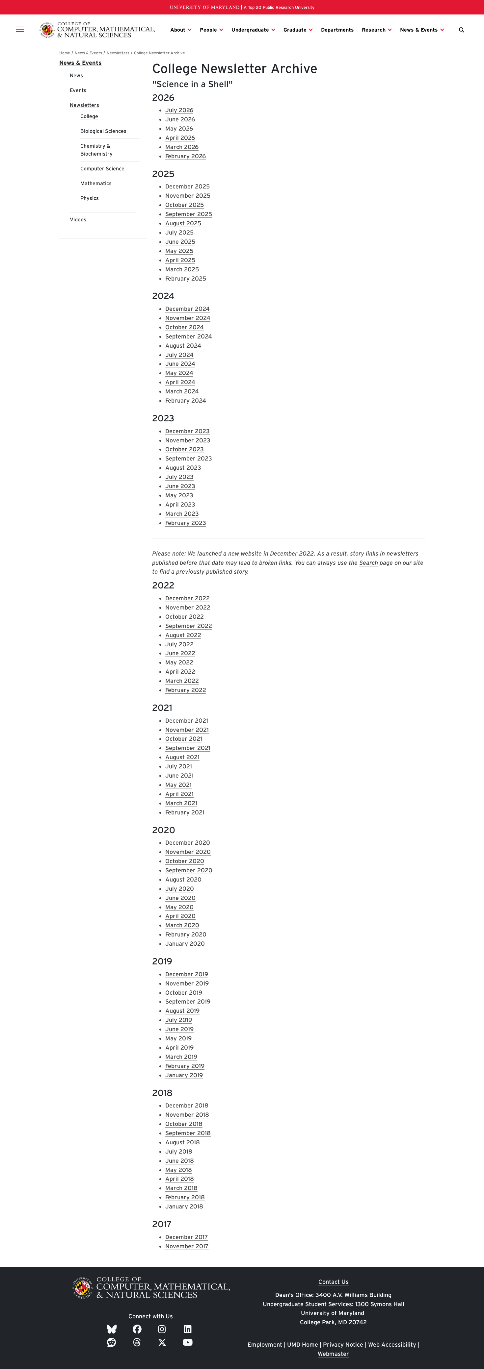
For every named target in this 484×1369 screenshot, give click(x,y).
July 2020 (179, 888)
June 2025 (180, 241)
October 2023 (184, 449)
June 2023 (180, 486)
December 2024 (187, 308)
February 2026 (185, 156)
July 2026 (179, 110)
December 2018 (186, 1105)
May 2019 (178, 1038)
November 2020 (188, 851)
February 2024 (185, 400)
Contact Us (333, 1281)
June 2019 (179, 1029)
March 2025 (182, 269)
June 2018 (179, 1160)
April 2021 (179, 793)
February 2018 (185, 1197)
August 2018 (182, 1142)
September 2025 (188, 214)
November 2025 (187, 195)
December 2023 (187, 431)
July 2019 (178, 1019)
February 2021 (184, 812)
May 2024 (179, 372)
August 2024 (183, 345)
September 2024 (188, 336)
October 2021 (183, 738)
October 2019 (183, 992)
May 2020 (179, 907)
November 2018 (187, 1114)
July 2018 (178, 1151)
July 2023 (179, 476)
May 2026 (179, 128)
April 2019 (179, 1047)
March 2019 (181, 1056)
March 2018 (181, 1187)
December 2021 (186, 720)
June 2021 (179, 775)
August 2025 (183, 223)
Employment (265, 1344)
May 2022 (179, 662)
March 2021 (181, 803)
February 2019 (184, 1065)
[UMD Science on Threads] (138, 1342)
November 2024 (187, 317)
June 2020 (180, 897)
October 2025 (184, 204)
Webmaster (333, 1353)
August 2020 (183, 879)
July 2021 (178, 766)
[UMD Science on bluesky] (113, 1329)
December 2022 (187, 598)
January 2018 (184, 1206)
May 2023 (179, 495)
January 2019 (184, 1075)
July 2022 (179, 644)
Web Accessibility (392, 1344)
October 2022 (184, 616)
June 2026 (180, 119)
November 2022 (187, 607)
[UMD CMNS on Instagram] (163, 1329)
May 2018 (178, 1169)
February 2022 (185, 689)
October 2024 (184, 327)
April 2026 (180, 137)
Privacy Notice (343, 1344)
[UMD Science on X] (163, 1342)
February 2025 (185, 278)
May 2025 (179, 250)
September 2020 (188, 870)
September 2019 (187, 1001)
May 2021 (178, 784)
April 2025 (180, 260)
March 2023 (182, 513)
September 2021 (187, 747)
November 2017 (187, 1246)
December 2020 (187, 842)
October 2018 (183, 1123)
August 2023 (183, 467)
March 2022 (182, 680)
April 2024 (180, 382)
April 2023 (180, 504)
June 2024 (180, 363)
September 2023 (188, 458)
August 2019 (182, 1010)
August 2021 (182, 757)
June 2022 (180, 653)
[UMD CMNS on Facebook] (138, 1329)
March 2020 (182, 925)
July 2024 (179, 354)
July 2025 (179, 232)
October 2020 (184, 861)
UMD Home (302, 1344)
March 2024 (182, 391)
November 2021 (187, 729)
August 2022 (183, 635)
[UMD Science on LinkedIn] (189, 1329)
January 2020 (185, 943)
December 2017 (186, 1236)
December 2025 (187, 186)
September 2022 (188, 625)
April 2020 (180, 915)
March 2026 (182, 146)
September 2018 (188, 1133)
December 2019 (186, 974)
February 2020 (185, 934)
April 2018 (179, 1178)
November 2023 (187, 440)
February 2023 (185, 522)
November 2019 (187, 983)
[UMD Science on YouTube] (189, 1342)
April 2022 (180, 671)
